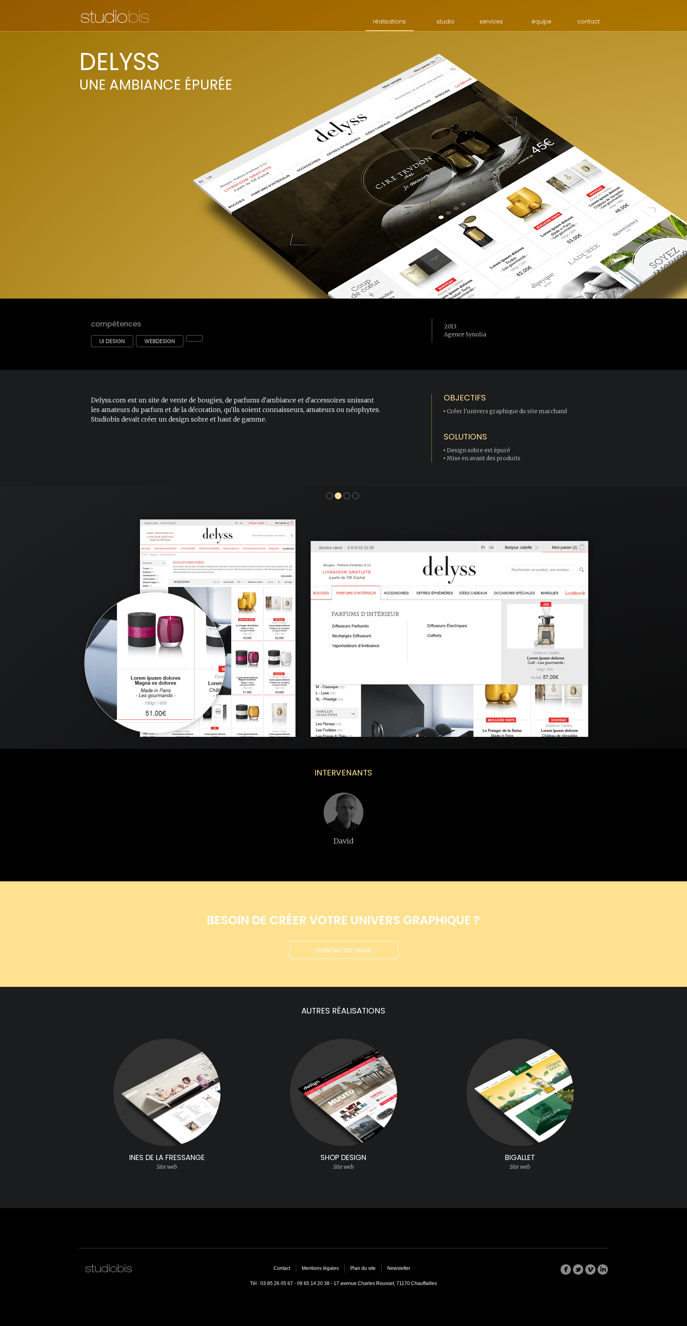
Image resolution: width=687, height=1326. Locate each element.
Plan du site (363, 1268)
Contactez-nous (343, 950)
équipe (541, 21)
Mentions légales (320, 1268)
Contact (282, 1268)
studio (445, 21)
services (491, 21)
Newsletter (398, 1268)
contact (588, 21)
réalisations (389, 21)
